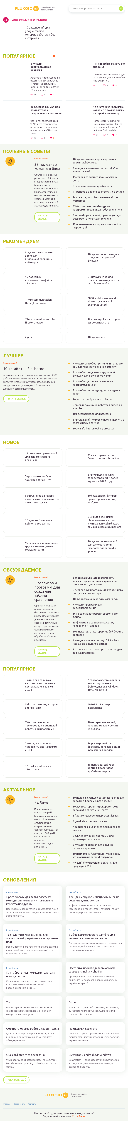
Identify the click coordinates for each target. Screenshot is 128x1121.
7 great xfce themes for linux (90, 821)
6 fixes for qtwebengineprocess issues (96, 815)
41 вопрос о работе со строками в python (98, 191)
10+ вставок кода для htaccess (92, 413)
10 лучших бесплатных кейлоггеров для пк (39, 522)
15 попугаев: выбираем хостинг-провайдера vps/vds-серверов (102, 768)
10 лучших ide (96, 336)
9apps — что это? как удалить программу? (38, 478)
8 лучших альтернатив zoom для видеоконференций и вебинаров (39, 257)
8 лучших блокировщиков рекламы (40, 66)
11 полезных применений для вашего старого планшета (41, 457)
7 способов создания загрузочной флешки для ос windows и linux (94, 374)
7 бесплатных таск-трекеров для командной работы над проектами (41, 725)
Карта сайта (19, 1104)
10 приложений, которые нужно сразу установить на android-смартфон (96, 855)
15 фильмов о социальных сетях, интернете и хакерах (93, 624)
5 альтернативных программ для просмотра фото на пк (93, 837)
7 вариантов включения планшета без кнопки (97, 828)
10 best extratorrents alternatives (38, 768)
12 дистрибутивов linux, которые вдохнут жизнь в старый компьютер (108, 110)
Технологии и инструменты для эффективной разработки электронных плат (32, 938)
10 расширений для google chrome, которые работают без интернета (40, 33)
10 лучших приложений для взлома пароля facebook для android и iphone (102, 546)
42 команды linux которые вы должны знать (104, 321)
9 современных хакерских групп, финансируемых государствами (41, 546)
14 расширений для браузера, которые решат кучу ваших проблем (104, 747)
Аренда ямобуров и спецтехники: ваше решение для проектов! (94, 898)
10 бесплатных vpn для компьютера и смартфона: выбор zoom (46, 110)
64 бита (41, 803)
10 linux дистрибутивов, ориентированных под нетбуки (102, 499)
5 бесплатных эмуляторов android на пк (41, 706)
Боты (72, 1002)
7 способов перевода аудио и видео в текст (96, 392)
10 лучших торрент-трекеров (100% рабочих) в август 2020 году (95, 808)
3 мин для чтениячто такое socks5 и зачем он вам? (95, 170)
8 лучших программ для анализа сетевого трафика (93, 846)
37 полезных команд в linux (47, 167)
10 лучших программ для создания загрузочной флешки (103, 257)
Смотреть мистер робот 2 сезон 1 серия (32, 1028)
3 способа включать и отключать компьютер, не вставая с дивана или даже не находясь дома (95, 581)
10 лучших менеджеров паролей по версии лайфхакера (95, 161)
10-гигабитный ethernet (24, 369)
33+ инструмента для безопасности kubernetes (103, 457)
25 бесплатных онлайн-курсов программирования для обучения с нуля (98, 208)
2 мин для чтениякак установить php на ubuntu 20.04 (41, 747)
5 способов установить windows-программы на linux (93, 383)
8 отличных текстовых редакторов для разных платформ (97, 651)
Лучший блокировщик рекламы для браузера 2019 (95, 864)
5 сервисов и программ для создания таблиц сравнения (47, 591)
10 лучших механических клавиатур (95, 598)
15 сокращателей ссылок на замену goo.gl (95, 178)
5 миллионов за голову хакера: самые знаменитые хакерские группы (42, 499)
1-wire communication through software (38, 301)
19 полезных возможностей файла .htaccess (38, 280)
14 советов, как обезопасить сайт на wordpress (95, 199)
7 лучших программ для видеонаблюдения (87, 606)
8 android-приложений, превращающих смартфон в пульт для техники (97, 217)
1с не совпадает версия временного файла (95, 615)
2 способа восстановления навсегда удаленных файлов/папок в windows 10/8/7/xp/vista (104, 684)
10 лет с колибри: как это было (92, 399)
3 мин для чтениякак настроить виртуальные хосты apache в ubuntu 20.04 (40, 684)
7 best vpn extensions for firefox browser (40, 321)
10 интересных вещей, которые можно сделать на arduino (103, 725)
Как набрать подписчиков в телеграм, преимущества (30, 974)
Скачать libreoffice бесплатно (25, 1054)
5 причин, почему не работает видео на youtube (97, 406)
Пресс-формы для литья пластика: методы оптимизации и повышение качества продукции (29, 900)
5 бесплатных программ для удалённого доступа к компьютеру (98, 591)
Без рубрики (12, 892)
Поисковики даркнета (83, 1028)
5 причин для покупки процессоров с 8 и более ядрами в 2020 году (103, 478)
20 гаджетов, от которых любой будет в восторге (98, 633)
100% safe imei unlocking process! (93, 428)
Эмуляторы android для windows (90, 1054)
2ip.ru (28, 336)
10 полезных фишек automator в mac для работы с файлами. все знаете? (98, 799)
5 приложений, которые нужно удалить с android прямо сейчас (98, 421)
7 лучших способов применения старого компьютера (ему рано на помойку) (98, 365)
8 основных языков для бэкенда (93, 185)
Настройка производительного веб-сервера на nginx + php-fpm (92, 969)
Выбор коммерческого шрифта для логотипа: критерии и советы (92, 936)
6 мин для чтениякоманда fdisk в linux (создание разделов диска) (96, 642)
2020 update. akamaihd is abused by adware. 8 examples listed (103, 301)
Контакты (32, 1104)
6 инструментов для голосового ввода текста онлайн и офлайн (103, 280)
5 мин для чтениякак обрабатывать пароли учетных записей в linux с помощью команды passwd (104, 521)
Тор (8, 1002)
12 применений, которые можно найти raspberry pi (97, 226)
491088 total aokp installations (99, 706)
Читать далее (43, 217)
